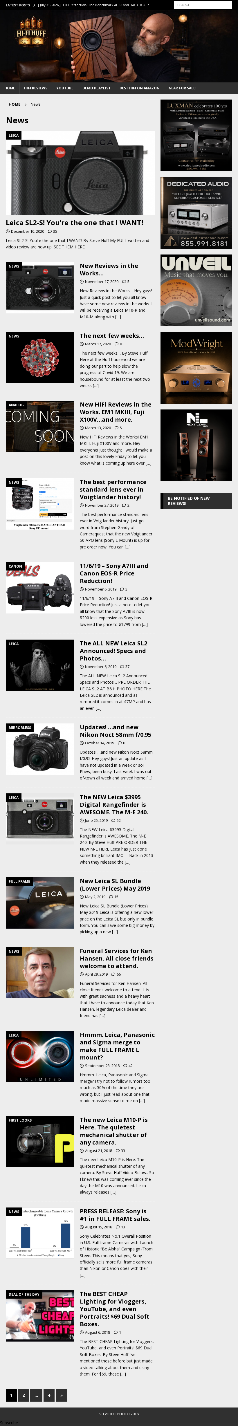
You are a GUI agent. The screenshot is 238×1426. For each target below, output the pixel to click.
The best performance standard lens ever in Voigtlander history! (113, 489)
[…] (118, 317)
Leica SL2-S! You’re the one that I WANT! (74, 222)
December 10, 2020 (27, 231)
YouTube (64, 88)
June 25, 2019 (96, 820)
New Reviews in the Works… (109, 269)
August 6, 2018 (97, 1332)
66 (119, 974)
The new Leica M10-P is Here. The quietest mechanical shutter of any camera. (114, 1131)
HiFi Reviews (35, 88)
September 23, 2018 (102, 1065)
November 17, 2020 (101, 281)
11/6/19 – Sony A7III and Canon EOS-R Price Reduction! (114, 573)
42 (131, 1065)
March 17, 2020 (98, 343)
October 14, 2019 (99, 743)
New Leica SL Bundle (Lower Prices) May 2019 (115, 884)
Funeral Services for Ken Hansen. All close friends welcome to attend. (117, 958)
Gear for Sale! (182, 88)
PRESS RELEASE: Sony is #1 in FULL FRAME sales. (115, 1215)
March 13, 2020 (98, 427)
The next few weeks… (112, 336)
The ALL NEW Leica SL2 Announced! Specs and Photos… (113, 650)
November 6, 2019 (100, 589)
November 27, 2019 (101, 505)
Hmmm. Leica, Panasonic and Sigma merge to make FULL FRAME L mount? (117, 1046)
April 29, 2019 (96, 974)
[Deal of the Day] (40, 1316)
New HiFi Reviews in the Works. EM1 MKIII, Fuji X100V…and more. (116, 411)
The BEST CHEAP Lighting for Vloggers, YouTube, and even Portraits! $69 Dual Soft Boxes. (114, 1309)
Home (9, 88)
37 (127, 666)
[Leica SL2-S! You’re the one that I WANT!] (80, 173)
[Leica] (40, 665)
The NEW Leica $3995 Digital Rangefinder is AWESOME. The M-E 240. (114, 804)
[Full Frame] (40, 903)
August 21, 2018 (98, 1150)
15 (116, 896)
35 (55, 231)
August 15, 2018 (98, 1227)
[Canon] (40, 587)
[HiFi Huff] (119, 79)
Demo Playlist (96, 88)
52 (119, 820)
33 (123, 1150)
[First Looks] (40, 1141)
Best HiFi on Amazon (140, 88)
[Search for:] (203, 4)
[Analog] (40, 426)
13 (123, 1227)
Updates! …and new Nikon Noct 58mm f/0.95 (115, 731)
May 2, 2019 (95, 896)
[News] (40, 287)
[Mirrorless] (40, 749)
